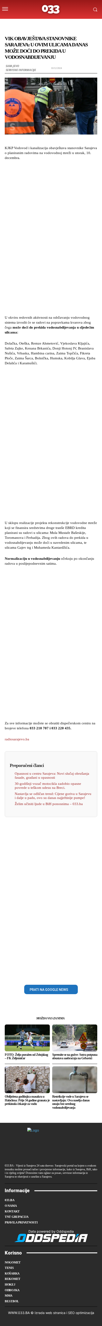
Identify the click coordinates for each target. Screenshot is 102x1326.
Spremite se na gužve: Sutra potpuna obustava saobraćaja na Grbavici (74, 1056)
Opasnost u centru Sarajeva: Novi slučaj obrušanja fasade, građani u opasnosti (52, 775)
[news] (73, 24)
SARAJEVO (12, 66)
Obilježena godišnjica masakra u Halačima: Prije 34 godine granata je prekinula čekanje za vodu (27, 1100)
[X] (45, 974)
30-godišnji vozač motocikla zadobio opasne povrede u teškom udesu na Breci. (48, 786)
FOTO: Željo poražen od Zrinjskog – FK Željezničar (26, 1056)
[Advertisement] (51, 237)
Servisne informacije (21, 70)
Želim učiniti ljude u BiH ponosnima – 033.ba (49, 804)
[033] (51, 9)
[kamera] (45, 24)
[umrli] (54, 24)
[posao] (26, 24)
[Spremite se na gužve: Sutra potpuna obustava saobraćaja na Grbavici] (74, 1037)
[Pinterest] (56, 974)
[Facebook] (34, 974)
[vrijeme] (36, 24)
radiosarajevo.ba (17, 739)
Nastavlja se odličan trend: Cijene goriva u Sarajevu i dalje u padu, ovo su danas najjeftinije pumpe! (53, 796)
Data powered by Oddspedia (51, 1231)
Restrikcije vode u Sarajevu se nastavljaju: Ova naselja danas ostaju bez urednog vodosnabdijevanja (70, 1102)
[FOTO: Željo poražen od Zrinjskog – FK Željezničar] (27, 1037)
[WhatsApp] (67, 974)
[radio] (64, 24)
